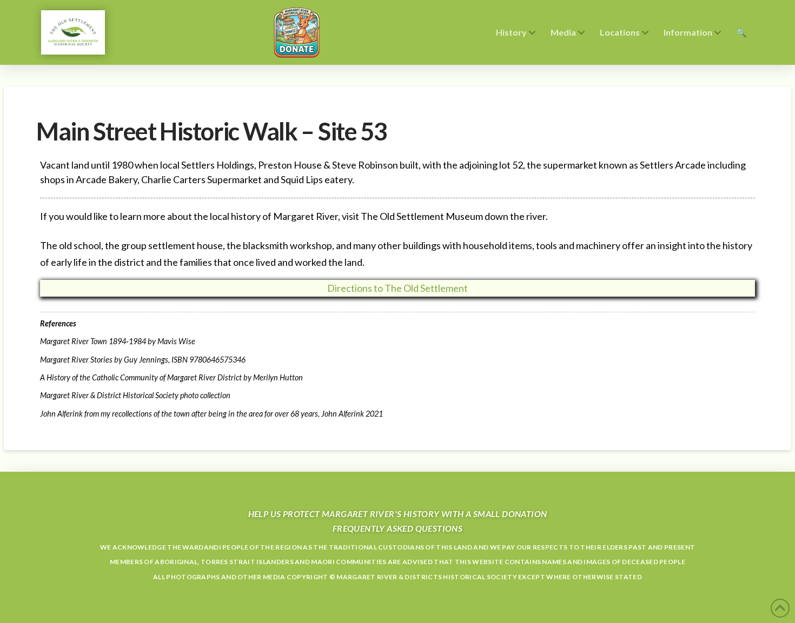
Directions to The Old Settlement (397, 288)
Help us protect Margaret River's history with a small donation (397, 513)
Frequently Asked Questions (397, 528)
